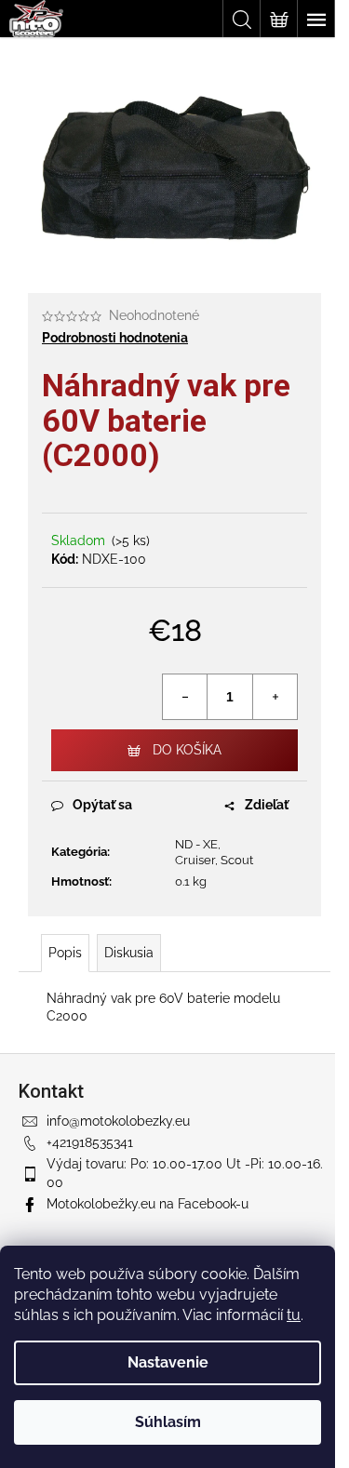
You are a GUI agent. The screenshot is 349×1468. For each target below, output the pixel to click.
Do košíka (187, 749)
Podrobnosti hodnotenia (115, 337)
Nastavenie (168, 1362)
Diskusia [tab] (129, 952)
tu (294, 1315)
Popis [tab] (65, 952)
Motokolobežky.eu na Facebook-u (147, 1203)
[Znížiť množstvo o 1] (185, 696)
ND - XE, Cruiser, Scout (214, 852)
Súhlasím (168, 1422)
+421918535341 (90, 1142)
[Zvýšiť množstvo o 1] (274, 696)
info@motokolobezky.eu (118, 1121)
